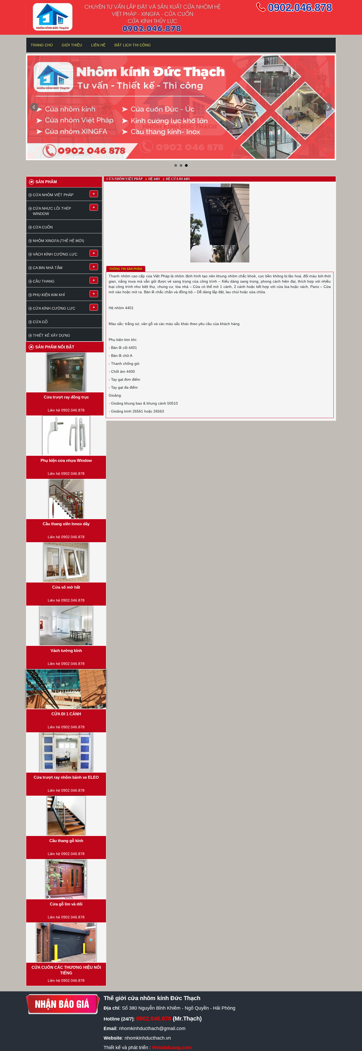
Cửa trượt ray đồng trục (66, 397)
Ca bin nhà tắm (48, 268)
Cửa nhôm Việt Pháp (53, 195)
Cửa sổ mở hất (66, 587)
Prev (34, 107)
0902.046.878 (300, 7)
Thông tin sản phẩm (125, 268)
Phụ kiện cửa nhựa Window (66, 460)
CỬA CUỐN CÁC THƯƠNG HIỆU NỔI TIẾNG (66, 970)
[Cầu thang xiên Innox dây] (66, 499)
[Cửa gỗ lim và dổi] (66, 879)
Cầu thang (44, 281)
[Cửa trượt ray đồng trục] (66, 372)
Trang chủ (42, 45)
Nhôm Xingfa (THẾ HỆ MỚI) (58, 241)
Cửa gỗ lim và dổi (66, 904)
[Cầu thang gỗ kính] (66, 816)
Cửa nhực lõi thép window (52, 211)
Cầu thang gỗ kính (66, 840)
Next (328, 107)
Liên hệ (98, 45)
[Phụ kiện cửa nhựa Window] (66, 436)
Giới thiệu (72, 45)
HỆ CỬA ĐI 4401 (178, 179)
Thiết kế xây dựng (51, 335)
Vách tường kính (66, 650)
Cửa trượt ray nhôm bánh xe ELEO (66, 777)
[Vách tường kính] (66, 626)
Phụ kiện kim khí (49, 295)
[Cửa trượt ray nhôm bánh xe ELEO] (66, 752)
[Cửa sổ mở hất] (66, 562)
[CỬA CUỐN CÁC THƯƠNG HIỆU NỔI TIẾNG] (66, 942)
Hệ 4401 (154, 179)
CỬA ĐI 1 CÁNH (66, 714)
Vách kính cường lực (55, 254)
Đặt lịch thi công (132, 45)
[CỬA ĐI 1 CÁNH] (66, 689)
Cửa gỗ (40, 322)
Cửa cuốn (43, 227)
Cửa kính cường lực (54, 308)
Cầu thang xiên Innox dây (66, 524)
